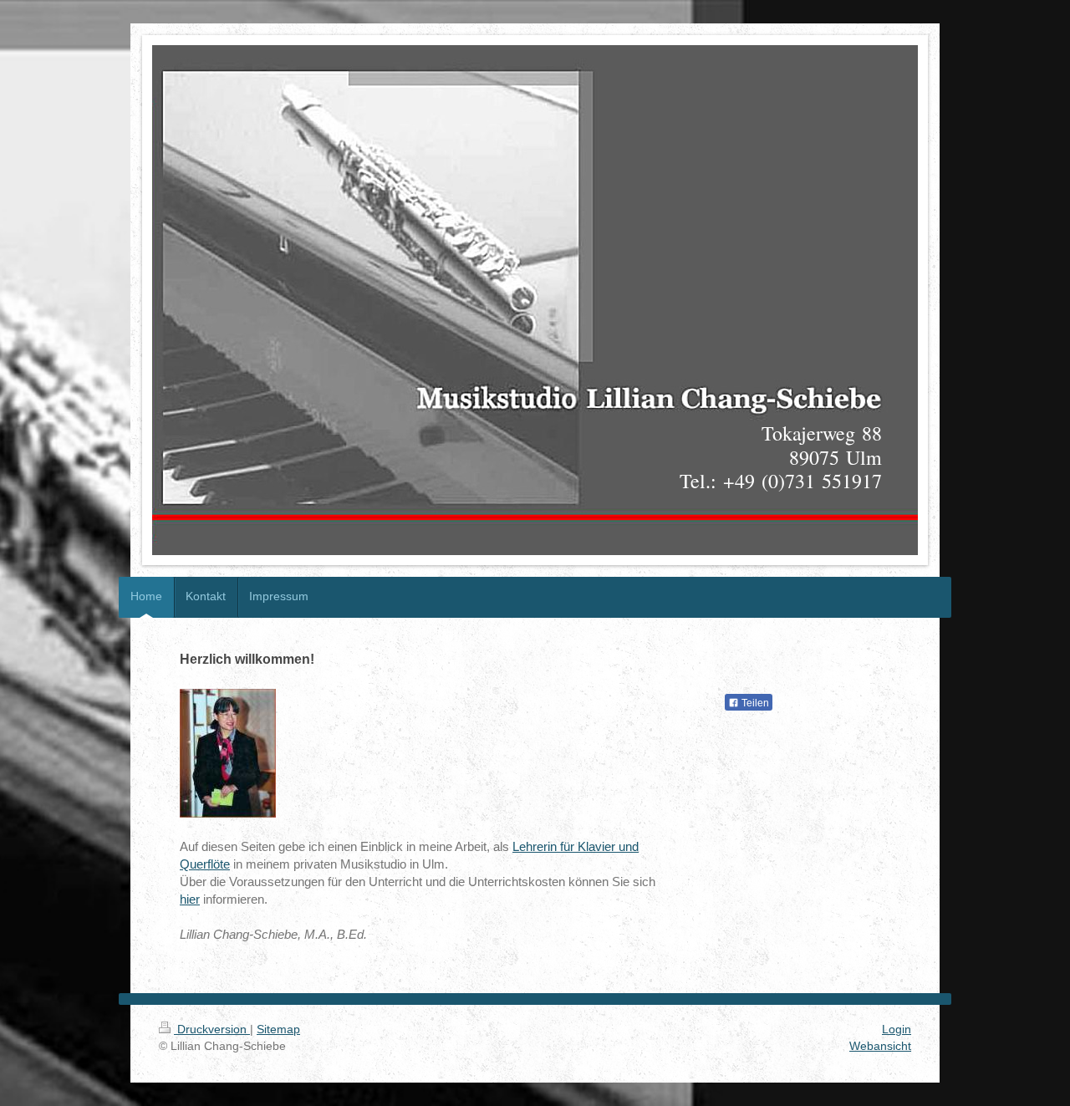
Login (896, 1029)
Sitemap (278, 1029)
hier (190, 899)
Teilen (754, 703)
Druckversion (212, 1029)
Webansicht (880, 1045)
